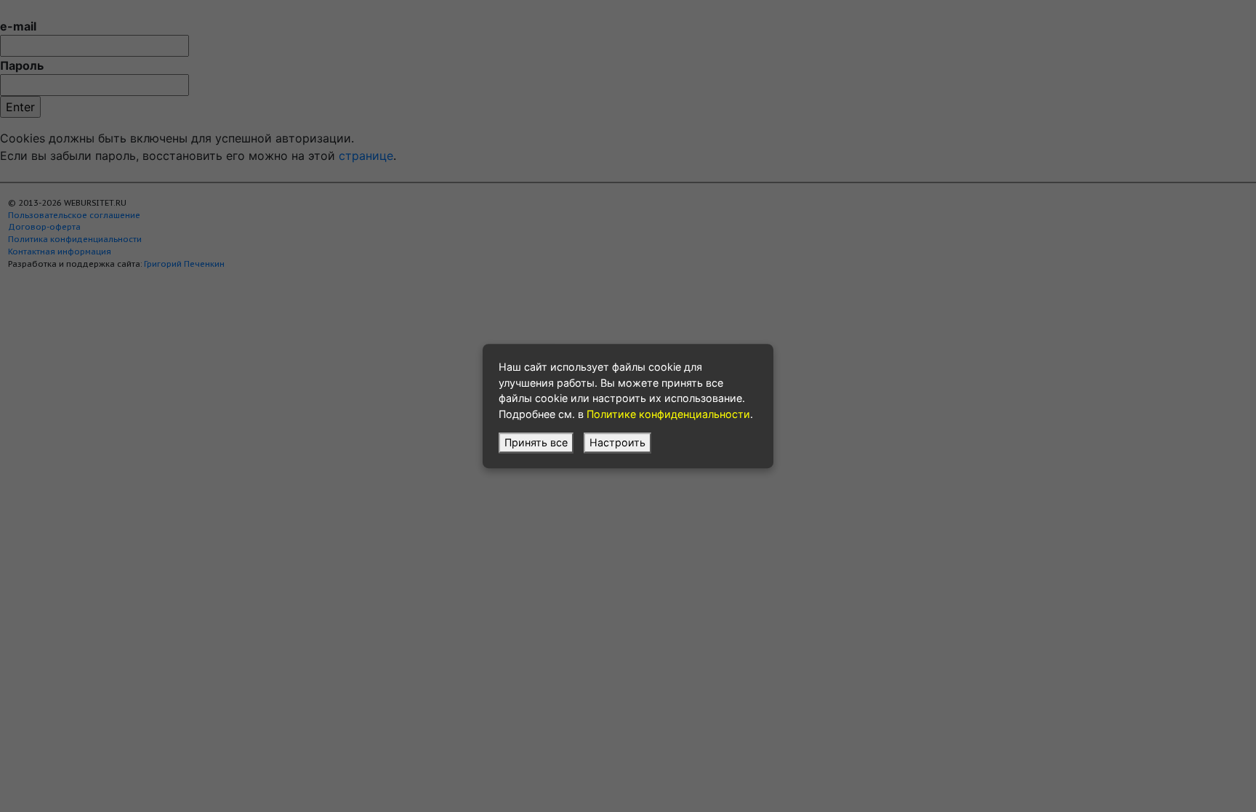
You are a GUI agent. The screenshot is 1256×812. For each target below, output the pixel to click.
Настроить (617, 442)
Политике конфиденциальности (668, 414)
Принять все (536, 442)
